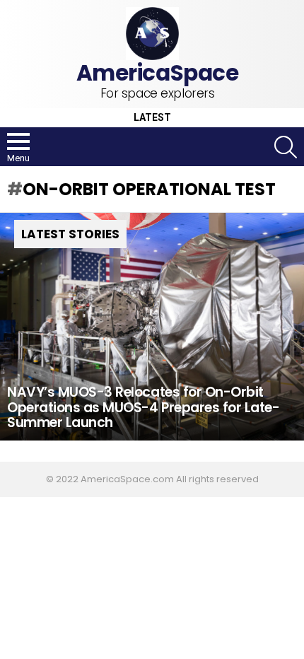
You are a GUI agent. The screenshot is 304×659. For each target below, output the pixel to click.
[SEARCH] (285, 147)
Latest (152, 117)
